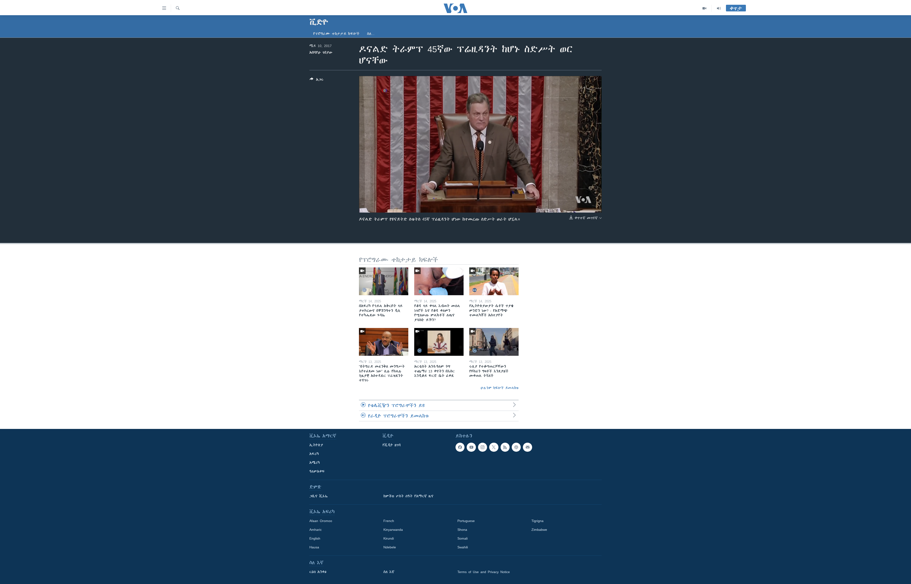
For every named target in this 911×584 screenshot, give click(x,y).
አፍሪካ (314, 454)
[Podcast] (516, 447)
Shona (462, 529)
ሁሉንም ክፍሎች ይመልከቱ (500, 388)
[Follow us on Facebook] (460, 447)
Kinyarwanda (393, 529)
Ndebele (389, 547)
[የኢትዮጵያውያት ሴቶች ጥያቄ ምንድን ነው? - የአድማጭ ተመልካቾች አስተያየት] (494, 281)
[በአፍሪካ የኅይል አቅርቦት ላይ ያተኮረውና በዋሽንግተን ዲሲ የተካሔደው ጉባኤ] (383, 281)
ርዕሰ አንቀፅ (317, 572)
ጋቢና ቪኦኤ (318, 496)
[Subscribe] (527, 447)
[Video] (704, 8)
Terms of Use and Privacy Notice (483, 572)
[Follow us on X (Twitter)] (493, 447)
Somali (462, 538)
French (388, 521)
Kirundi (388, 538)
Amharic (315, 529)
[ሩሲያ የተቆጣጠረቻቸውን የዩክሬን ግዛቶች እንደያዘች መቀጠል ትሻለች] (494, 342)
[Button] (317, 80)
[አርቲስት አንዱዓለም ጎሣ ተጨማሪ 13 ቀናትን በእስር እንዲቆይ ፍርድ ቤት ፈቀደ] (439, 342)
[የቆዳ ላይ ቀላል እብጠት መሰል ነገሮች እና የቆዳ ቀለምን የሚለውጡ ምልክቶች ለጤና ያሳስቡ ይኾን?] (439, 281)
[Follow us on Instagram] (482, 447)
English (314, 538)
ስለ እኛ (388, 572)
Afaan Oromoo (320, 521)
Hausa (314, 547)
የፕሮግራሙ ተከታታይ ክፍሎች (336, 34)
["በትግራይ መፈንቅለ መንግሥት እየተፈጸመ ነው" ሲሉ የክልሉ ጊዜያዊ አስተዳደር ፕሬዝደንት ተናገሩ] (383, 342)
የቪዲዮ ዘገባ (391, 445)
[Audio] (719, 8)
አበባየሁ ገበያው (320, 52)
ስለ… (371, 34)
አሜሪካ (314, 463)
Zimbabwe (539, 529)
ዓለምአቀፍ (317, 471)
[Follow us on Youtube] (471, 447)
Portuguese (466, 521)
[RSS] (505, 447)
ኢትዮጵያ (316, 445)
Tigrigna (537, 521)
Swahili (462, 547)
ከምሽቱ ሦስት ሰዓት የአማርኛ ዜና (408, 496)
